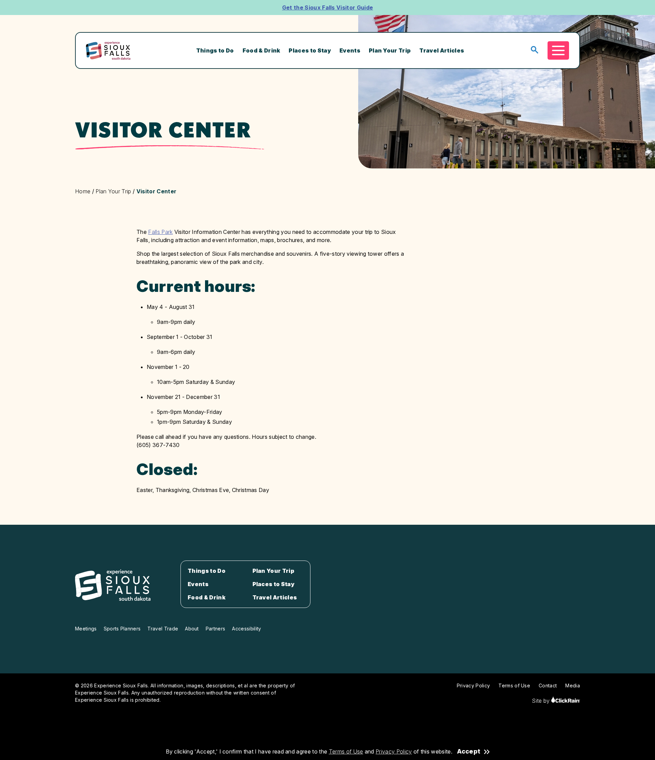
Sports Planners (122, 628)
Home (82, 191)
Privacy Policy (394, 751)
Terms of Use (346, 751)
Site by (541, 700)
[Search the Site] (534, 50)
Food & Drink (261, 50)
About (192, 628)
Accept (468, 751)
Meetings (86, 628)
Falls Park (160, 231)
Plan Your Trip (390, 50)
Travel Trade (162, 628)
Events (349, 50)
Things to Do (215, 50)
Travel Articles (441, 50)
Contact (548, 685)
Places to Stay (310, 50)
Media (572, 685)
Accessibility (246, 628)
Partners (215, 628)
